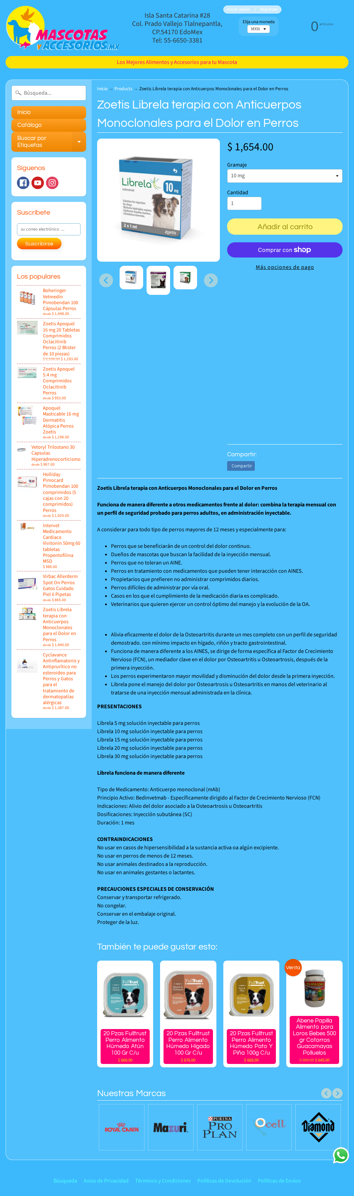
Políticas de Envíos (279, 1181)
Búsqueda (65, 1181)
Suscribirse (39, 243)
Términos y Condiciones (163, 1181)
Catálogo (29, 125)
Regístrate (269, 9)
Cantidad (237, 192)
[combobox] (48, 93)
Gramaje (237, 165)
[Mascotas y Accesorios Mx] (63, 28)
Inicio (24, 112)
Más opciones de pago (285, 267)
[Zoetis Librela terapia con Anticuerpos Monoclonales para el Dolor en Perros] (131, 277)
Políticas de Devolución (224, 1181)
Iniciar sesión (238, 9)
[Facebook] (23, 183)
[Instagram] (52, 183)
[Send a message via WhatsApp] (341, 1155)
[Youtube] (37, 183)
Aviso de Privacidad (106, 1181)
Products (123, 88)
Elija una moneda (258, 22)
